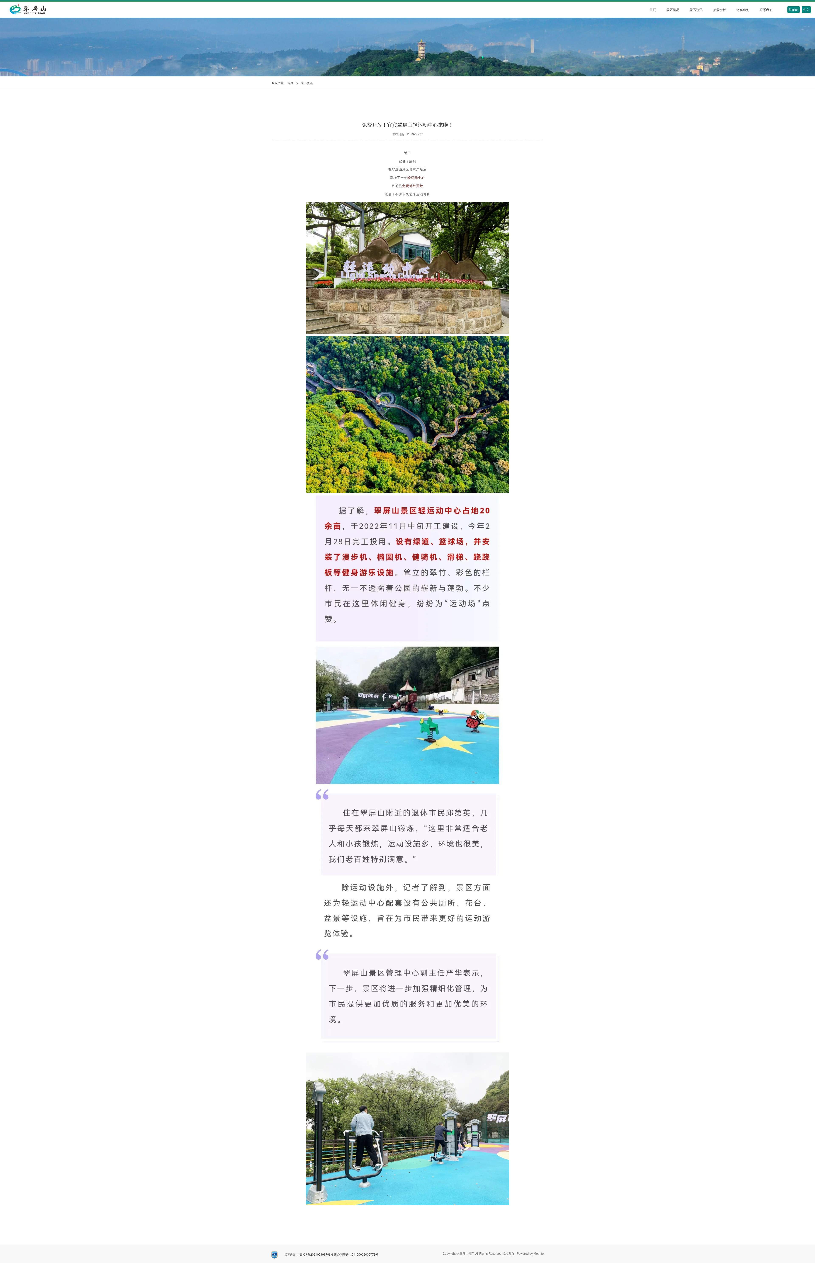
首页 (290, 83)
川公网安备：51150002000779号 (356, 1254)
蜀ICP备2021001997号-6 (316, 1254)
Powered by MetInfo (530, 1253)
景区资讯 (307, 83)
